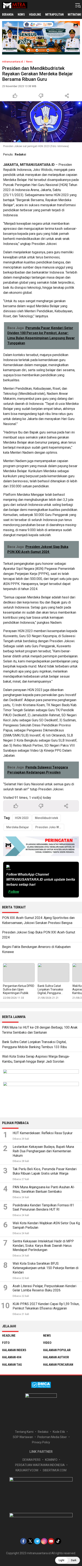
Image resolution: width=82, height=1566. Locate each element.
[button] (67, 1560)
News (29, 61)
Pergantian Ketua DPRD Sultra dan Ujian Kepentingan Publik (18, 989)
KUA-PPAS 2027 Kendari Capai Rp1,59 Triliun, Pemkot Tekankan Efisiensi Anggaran (46, 1306)
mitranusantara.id (12, 61)
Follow (13, 891)
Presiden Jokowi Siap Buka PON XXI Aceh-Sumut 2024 (38, 934)
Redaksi (20, 154)
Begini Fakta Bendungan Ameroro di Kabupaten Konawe (36, 949)
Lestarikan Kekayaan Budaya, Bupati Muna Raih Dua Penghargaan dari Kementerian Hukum (43, 1151)
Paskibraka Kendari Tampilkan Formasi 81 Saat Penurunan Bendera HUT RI (43, 1207)
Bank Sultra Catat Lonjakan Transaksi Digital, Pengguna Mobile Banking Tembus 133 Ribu (53, 993)
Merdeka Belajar (17, 827)
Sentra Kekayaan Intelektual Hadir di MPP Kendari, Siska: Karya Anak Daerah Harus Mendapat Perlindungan (43, 1245)
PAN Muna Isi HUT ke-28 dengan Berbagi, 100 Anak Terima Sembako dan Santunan (40, 1029)
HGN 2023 (22, 818)
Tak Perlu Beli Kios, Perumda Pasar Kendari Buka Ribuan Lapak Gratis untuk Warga (45, 1171)
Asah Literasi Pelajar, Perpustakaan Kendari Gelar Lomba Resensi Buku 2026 (44, 1288)
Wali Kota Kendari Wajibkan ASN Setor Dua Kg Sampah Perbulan (46, 1225)
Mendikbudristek (46, 818)
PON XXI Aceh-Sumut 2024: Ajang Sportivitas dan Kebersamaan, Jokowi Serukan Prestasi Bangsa (38, 920)
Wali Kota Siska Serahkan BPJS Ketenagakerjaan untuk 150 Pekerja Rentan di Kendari (45, 1268)
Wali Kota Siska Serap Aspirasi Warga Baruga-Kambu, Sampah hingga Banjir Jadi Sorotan (36, 1058)
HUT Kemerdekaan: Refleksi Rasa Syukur (43, 1133)
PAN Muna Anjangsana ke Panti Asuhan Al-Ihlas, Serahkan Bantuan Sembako (44, 1189)
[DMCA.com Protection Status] (41, 1387)
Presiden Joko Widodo (49, 827)
